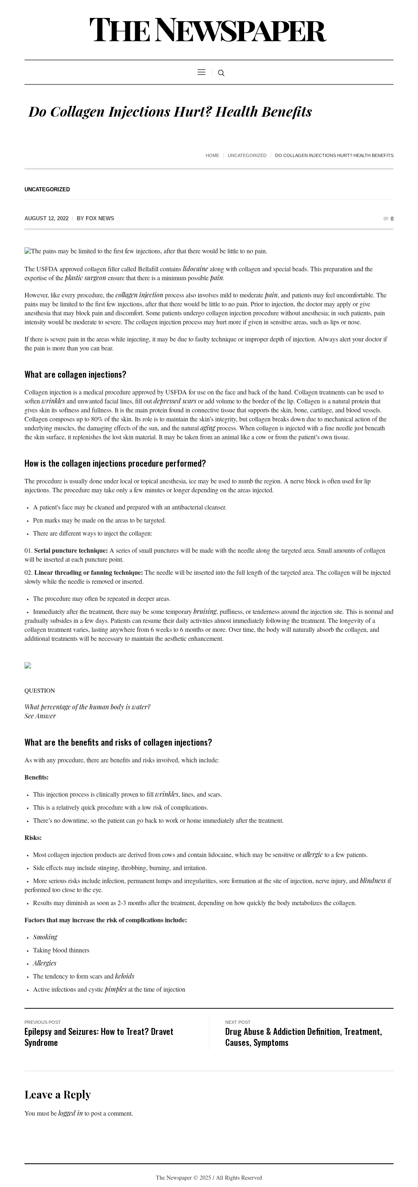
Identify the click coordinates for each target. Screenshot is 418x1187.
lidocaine (195, 268)
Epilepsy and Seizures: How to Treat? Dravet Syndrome (98, 1036)
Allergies (44, 963)
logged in (70, 1113)
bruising (204, 611)
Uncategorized (247, 155)
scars (189, 400)
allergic (313, 854)
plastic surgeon (85, 277)
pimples (116, 989)
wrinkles (53, 400)
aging (207, 427)
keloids (124, 976)
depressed (167, 400)
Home (212, 155)
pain (216, 277)
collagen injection (139, 294)
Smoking (45, 936)
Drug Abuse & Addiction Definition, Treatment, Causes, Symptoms (303, 1036)
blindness (373, 880)
